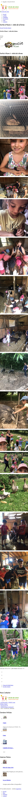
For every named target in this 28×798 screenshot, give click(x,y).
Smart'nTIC (18, 789)
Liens (4, 20)
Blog (4, 793)
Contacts (5, 22)
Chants (4, 723)
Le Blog (5, 16)
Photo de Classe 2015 (8, 767)
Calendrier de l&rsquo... (8, 748)
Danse (4, 735)
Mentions (5, 794)
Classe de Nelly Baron (8, 685)
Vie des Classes (7, 28)
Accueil (4, 14)
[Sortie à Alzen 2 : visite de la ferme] (12, 50)
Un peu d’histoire (7, 780)
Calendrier (5, 17)
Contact (5, 796)
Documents (5, 19)
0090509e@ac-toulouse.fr (7, 707)
